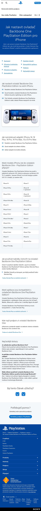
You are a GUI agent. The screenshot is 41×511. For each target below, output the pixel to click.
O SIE (4, 441)
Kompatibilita (8, 73)
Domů (4, 432)
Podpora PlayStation (13, 432)
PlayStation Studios (8, 446)
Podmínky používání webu (18, 500)
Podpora (25, 68)
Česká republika (10, 497)
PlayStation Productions (9, 448)
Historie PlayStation (8, 453)
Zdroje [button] (5, 469)
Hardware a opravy (25, 432)
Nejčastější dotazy (29, 71)
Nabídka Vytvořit (28, 61)
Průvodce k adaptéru (10, 70)
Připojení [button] (6, 473)
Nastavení (7, 61)
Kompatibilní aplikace (30, 64)
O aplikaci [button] (6, 438)
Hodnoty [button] (5, 461)
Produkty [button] (6, 457)
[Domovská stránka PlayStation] (20, 3)
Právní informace (5, 500)
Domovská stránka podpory (10, 9)
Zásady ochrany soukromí (11, 500)
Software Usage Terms (36, 500)
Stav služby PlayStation (9, 15)
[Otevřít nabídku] (2, 3)
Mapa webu (23, 500)
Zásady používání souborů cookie (28, 501)
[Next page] (39, 15)
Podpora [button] (5, 465)
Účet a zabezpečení (25, 15)
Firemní (5, 451)
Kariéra (4, 443)
